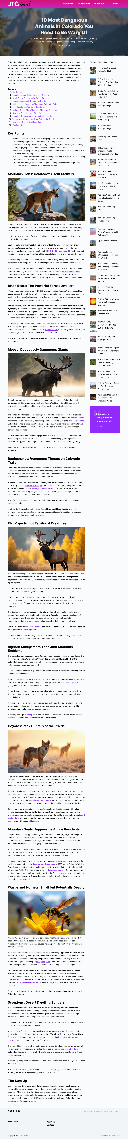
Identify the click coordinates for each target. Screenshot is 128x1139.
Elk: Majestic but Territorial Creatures (28, 107)
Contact (50, 1125)
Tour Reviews (84, 4)
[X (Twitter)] (11, 1111)
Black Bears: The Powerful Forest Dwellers (30, 98)
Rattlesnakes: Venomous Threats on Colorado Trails (34, 104)
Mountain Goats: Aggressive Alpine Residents (32, 116)
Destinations (69, 4)
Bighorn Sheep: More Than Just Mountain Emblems (34, 110)
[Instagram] (13, 1111)
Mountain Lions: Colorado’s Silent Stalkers (30, 95)
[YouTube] (19, 1111)
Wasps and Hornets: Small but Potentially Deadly (33, 119)
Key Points (17, 92)
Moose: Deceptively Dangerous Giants (29, 101)
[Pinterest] (16, 1111)
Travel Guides (100, 4)
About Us (114, 4)
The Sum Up (17, 125)
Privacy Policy (116, 1136)
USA (69, 45)
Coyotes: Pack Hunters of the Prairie (28, 113)
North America (62, 45)
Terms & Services (105, 1136)
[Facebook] (8, 1111)
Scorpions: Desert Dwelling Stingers (28, 122)
